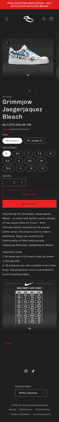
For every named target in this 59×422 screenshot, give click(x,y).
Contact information (20, 414)
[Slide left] (22, 90)
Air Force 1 (12, 140)
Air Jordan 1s (34, 140)
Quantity (6, 176)
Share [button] (9, 343)
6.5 (18, 153)
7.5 (39, 153)
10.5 (8, 168)
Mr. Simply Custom (28, 405)
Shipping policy (42, 409)
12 (31, 168)
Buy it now (29, 203)
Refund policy (25, 409)
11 (20, 168)
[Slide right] (36, 90)
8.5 (8, 161)
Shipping (6, 129)
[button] (6, 18)
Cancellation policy (42, 414)
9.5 (30, 161)
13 (42, 168)
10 (41, 161)
